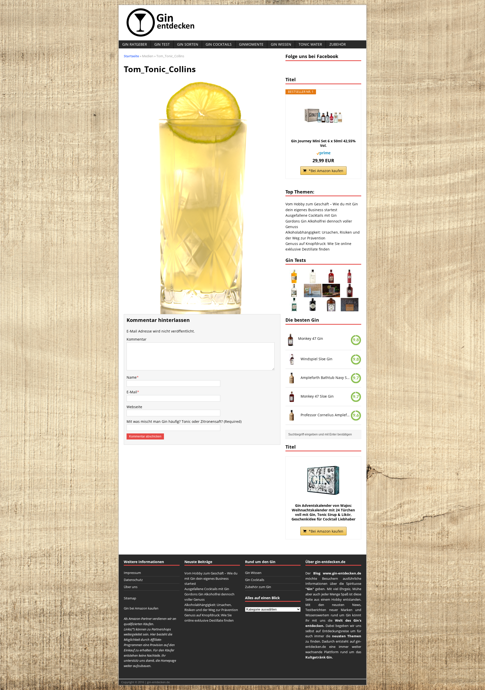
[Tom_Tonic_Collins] (202, 311)
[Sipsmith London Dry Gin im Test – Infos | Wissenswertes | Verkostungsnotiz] (294, 308)
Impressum (132, 572)
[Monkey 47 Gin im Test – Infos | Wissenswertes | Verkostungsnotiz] (331, 308)
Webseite (134, 406)
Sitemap (130, 598)
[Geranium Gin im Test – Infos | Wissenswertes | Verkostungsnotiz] (313, 280)
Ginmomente (251, 44)
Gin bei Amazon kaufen (141, 608)
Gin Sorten (187, 44)
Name (132, 377)
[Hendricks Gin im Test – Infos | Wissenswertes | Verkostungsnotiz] (313, 308)
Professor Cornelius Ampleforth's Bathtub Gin (326, 414)
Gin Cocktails (219, 44)
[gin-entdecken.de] (242, 22)
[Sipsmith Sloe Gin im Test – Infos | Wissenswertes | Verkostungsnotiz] (331, 280)
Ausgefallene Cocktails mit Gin (311, 215)
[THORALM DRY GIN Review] (313, 294)
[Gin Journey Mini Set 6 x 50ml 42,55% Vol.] (323, 116)
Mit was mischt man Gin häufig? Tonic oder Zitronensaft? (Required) (184, 421)
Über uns (130, 587)
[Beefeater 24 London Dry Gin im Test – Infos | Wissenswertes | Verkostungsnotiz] (349, 280)
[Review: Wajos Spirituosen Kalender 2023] (349, 308)
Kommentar (137, 339)
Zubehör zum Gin (258, 587)
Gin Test (162, 44)
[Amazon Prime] (323, 152)
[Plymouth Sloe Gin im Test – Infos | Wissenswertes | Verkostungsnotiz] (349, 294)
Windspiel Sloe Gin (316, 358)
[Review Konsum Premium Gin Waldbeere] (331, 294)
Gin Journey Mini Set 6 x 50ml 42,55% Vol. (323, 143)
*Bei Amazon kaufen (326, 170)
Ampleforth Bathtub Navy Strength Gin (326, 377)
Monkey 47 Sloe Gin (317, 396)
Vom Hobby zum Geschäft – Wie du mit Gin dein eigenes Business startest (210, 578)
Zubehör (337, 44)
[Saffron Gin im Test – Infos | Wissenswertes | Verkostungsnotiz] (294, 280)
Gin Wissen (281, 44)
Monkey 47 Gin (310, 338)
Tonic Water (310, 44)
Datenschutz (133, 579)
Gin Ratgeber (134, 44)
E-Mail (132, 392)
